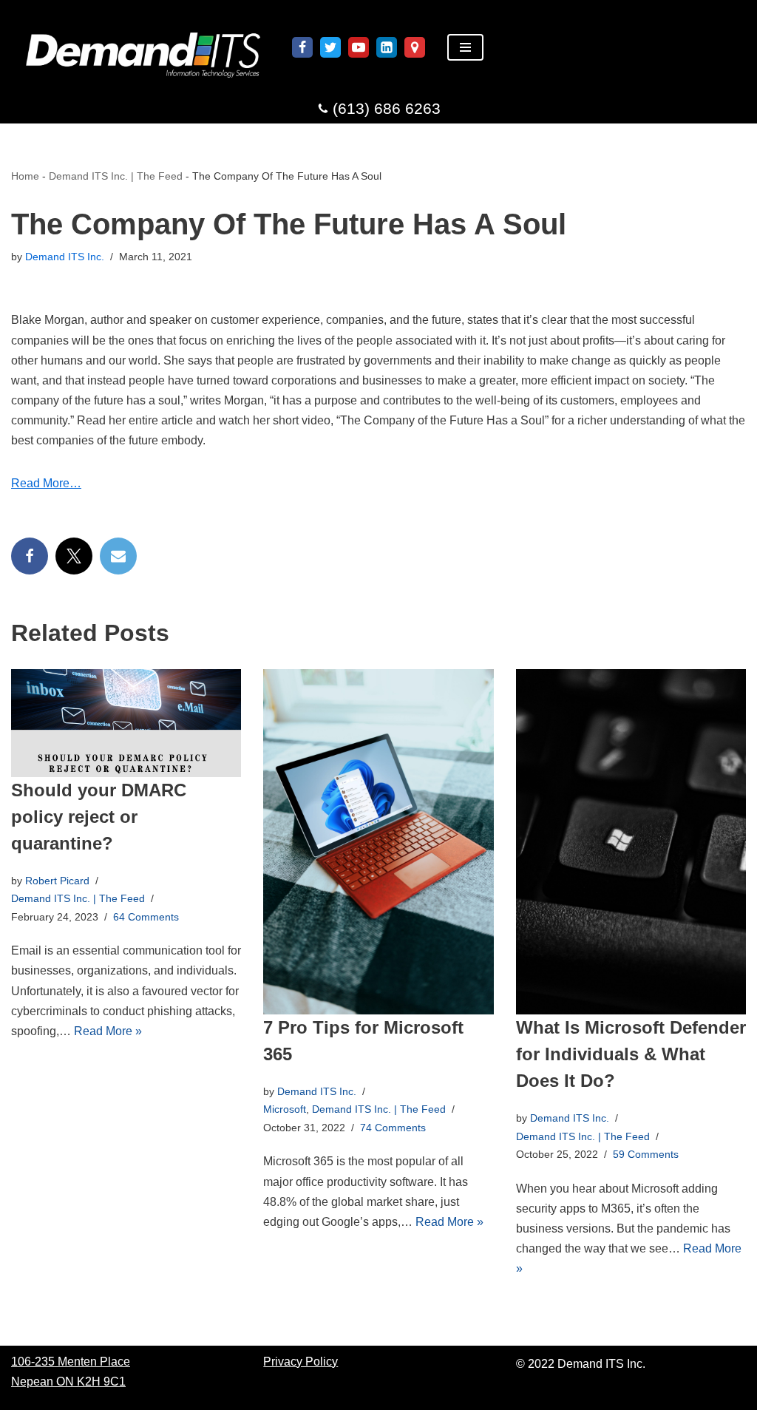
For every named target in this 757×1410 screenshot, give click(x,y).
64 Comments (146, 917)
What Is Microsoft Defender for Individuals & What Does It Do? (631, 1054)
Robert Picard (57, 881)
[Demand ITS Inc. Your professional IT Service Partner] (140, 47)
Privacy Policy (300, 1361)
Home (25, 176)
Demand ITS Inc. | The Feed (116, 176)
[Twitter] (330, 47)
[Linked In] (386, 47)
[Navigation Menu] (465, 47)
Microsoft (284, 1109)
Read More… (46, 483)
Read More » (108, 1031)
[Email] (118, 556)
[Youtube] (358, 47)
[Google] (414, 47)
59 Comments (646, 1154)
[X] (73, 556)
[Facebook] (302, 47)
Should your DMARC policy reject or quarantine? (98, 816)
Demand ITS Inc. (64, 256)
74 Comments (393, 1127)
